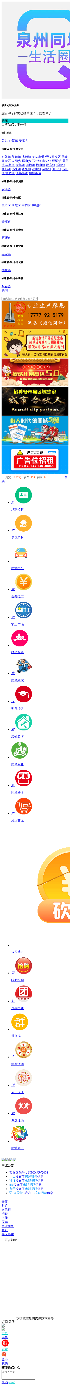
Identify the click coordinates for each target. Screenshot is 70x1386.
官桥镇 (10, 173)
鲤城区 (36, 205)
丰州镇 (10, 165)
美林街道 (38, 157)
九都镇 (6, 169)
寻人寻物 (8, 1234)
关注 (5, 120)
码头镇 (16, 169)
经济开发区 (53, 157)
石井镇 (36, 161)
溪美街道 (22, 173)
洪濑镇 (56, 161)
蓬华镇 (26, 169)
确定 (12, 1382)
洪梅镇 (30, 165)
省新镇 (26, 157)
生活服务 (8, 1226)
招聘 (5, 1213)
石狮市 (6, 237)
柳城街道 (35, 173)
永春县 (6, 286)
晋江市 (6, 221)
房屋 (5, 1218)
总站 (5, 140)
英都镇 (16, 157)
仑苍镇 (13, 140)
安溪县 (23, 140)
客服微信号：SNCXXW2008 (28, 1172)
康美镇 (20, 165)
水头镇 (46, 161)
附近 (5, 1205)
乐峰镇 (60, 165)
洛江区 (16, 205)
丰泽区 (26, 205)
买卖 (5, 1222)
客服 (12, 1321)
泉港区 (6, 205)
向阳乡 (16, 161)
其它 (5, 1230)
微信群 (6, 1209)
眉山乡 (26, 161)
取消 (5, 1382)
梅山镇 (40, 165)
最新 (5, 1201)
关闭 (5, 290)
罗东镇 (50, 165)
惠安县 (6, 254)
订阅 (5, 1321)
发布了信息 (26, 1176)
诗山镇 (36, 169)
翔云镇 (56, 169)
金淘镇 (46, 169)
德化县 (6, 270)
